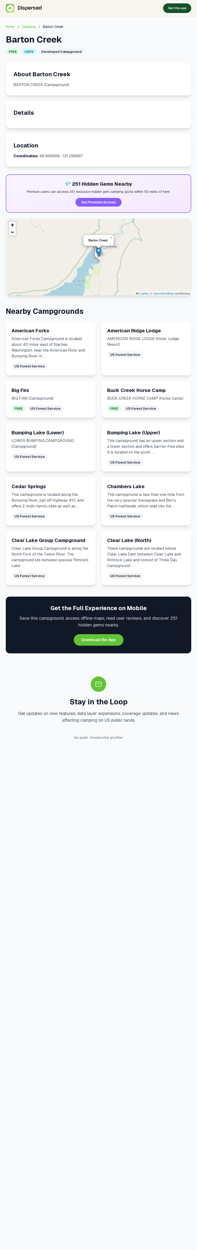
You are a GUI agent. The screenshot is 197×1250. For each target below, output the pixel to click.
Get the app (177, 8)
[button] (99, 252)
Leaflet (143, 293)
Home (10, 27)
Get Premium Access (98, 202)
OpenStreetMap (163, 293)
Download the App (98, 639)
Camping (29, 27)
